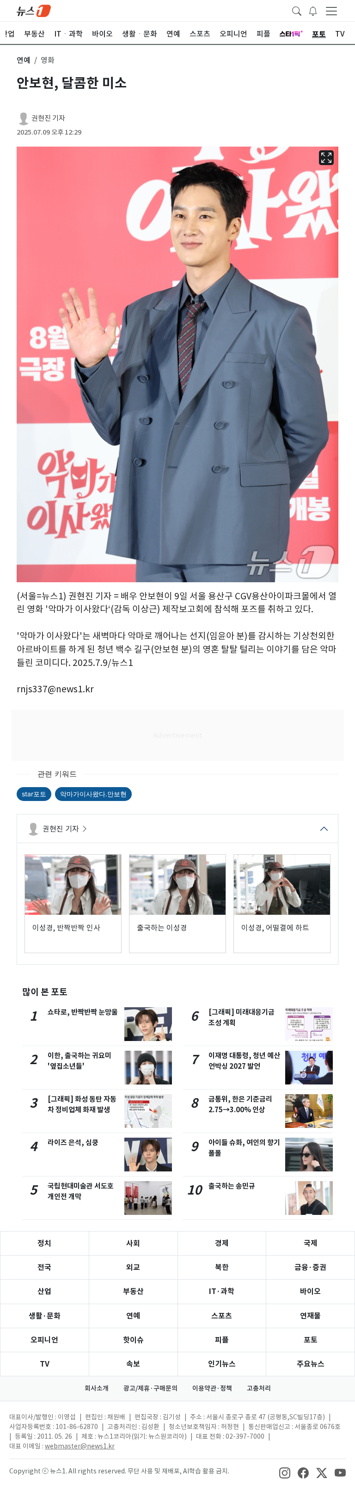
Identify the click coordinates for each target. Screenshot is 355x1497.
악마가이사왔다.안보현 (93, 794)
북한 (222, 1267)
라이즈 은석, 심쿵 (73, 1142)
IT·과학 (221, 1291)
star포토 (34, 794)
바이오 (310, 1291)
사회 (133, 1243)
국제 (311, 1243)
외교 (133, 1267)
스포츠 (221, 1316)
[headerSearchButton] (296, 10)
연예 (133, 1316)
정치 (44, 1243)
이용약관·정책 (212, 1388)
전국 (44, 1267)
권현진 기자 (48, 118)
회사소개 (97, 1388)
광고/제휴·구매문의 (150, 1388)
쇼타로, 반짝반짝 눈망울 (83, 1012)
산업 (44, 1291)
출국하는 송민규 (231, 1186)
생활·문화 (45, 1316)
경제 (222, 1243)
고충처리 (259, 1388)
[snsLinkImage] (284, 1472)
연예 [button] (24, 60)
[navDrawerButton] (331, 10)
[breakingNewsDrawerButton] (313, 10)
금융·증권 (310, 1267)
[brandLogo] (34, 10)
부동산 (133, 1291)
